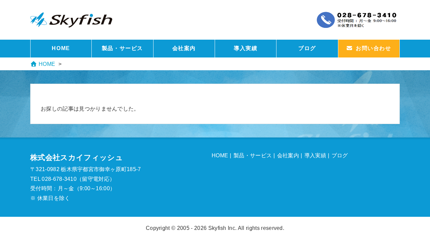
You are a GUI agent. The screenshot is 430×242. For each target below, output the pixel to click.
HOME (61, 48)
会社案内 (184, 48)
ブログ (307, 48)
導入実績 (245, 48)
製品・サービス (122, 48)
